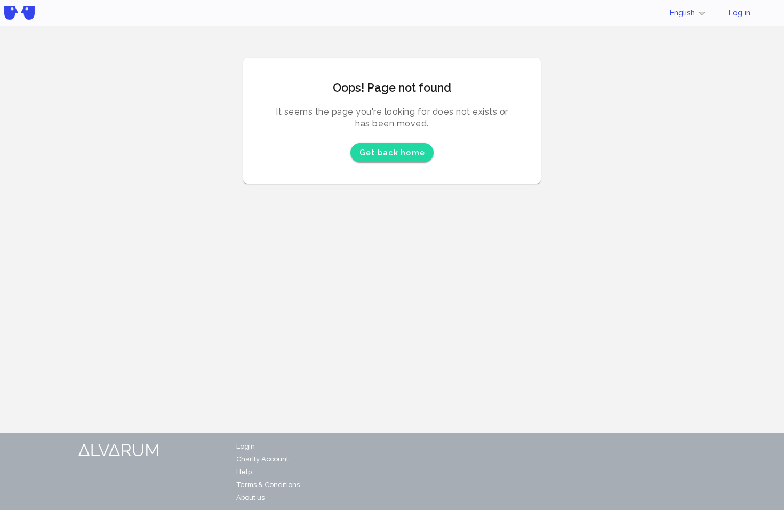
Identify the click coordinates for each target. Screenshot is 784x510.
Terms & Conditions (268, 485)
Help (244, 472)
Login (245, 446)
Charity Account (262, 459)
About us (250, 497)
